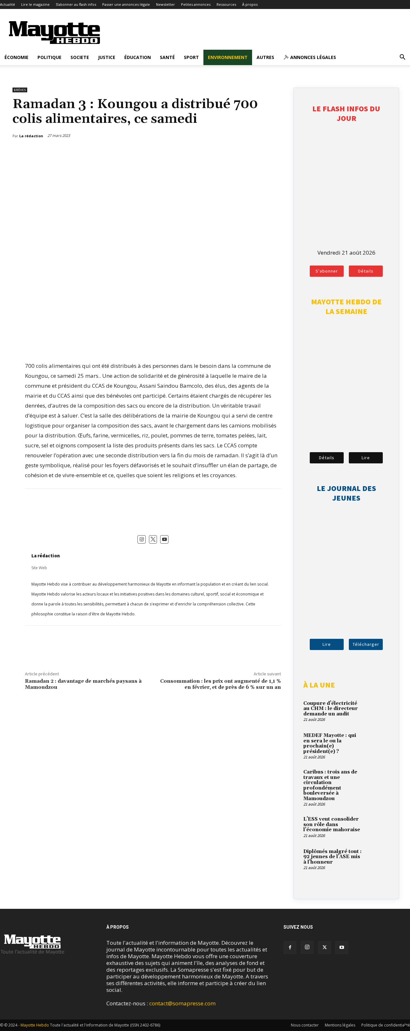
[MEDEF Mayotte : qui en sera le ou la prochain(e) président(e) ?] (378, 743)
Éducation (137, 57)
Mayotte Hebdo (34, 1025)
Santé (167, 57)
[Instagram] (307, 947)
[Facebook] (247, 152)
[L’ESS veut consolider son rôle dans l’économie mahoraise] (378, 827)
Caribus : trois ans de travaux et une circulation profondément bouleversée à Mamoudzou (330, 785)
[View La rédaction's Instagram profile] (141, 539)
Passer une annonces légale (126, 4)
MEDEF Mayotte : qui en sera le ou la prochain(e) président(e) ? (329, 743)
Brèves (20, 90)
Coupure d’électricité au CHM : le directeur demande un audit (330, 708)
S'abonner (327, 271)
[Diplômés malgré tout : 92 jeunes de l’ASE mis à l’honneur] (378, 859)
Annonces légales (312, 57)
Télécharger (366, 644)
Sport (191, 57)
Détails (365, 271)
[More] (277, 152)
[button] (402, 57)
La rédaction (45, 556)
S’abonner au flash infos (76, 4)
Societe (79, 57)
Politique (49, 57)
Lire (366, 458)
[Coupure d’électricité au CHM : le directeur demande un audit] (378, 711)
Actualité (7, 4)
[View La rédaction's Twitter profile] (153, 539)
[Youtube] (341, 947)
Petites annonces (195, 4)
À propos (250, 4)
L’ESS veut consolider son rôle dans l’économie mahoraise (331, 824)
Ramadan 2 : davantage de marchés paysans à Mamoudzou (83, 684)
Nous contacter (305, 1025)
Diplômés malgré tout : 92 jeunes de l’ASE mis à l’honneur (332, 857)
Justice (106, 57)
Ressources (226, 4)
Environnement (228, 57)
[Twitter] (262, 152)
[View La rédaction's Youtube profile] (164, 539)
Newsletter (165, 4)
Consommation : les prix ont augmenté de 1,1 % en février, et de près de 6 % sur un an (220, 684)
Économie (16, 57)
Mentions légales (340, 1025)
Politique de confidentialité (385, 1025)
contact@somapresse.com (182, 1003)
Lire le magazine (35, 4)
